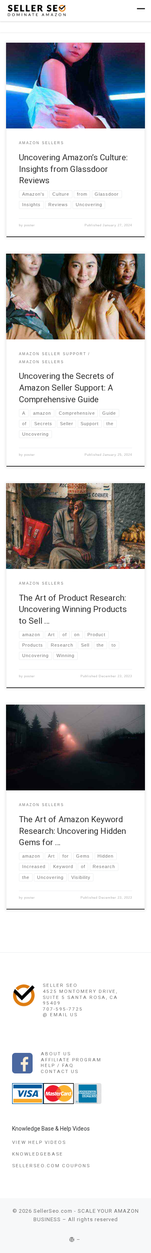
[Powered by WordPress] (72, 1239)
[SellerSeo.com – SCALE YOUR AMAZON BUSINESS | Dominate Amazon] (36, 9)
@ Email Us (60, 1014)
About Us (56, 1054)
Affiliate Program (71, 1060)
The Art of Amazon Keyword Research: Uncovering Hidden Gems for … (72, 831)
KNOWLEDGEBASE (37, 1154)
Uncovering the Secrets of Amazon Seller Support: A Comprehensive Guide (66, 387)
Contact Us (60, 1071)
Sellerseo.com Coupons (51, 1165)
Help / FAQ (57, 1065)
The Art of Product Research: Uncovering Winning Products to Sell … (73, 609)
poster (29, 225)
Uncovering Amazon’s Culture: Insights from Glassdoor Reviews (73, 169)
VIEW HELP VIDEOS (39, 1142)
